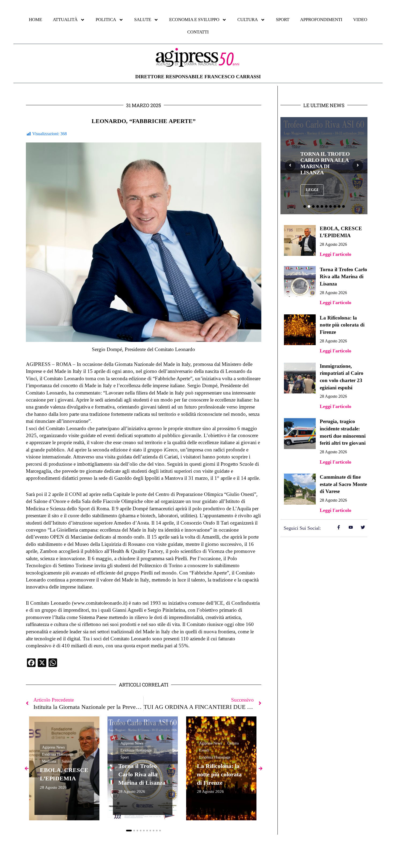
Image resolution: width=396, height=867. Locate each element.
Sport (124, 757)
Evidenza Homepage (57, 754)
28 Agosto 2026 (53, 788)
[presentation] (290, 165)
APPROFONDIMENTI (321, 19)
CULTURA (247, 19)
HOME (35, 19)
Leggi (312, 190)
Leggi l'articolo (335, 254)
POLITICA (106, 19)
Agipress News (53, 747)
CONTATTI (198, 32)
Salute (66, 761)
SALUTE (142, 19)
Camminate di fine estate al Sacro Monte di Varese (343, 484)
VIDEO (360, 19)
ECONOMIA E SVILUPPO (194, 19)
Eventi (204, 750)
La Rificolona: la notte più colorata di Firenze (219, 774)
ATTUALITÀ (65, 19)
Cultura (233, 743)
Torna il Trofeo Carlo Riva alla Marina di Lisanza (141, 774)
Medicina (49, 761)
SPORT (282, 19)
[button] (129, 830)
